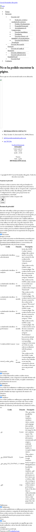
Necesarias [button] (3, 232)
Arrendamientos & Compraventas (19, 29)
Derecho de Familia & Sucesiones (16, 50)
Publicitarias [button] (3, 505)
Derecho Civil (15, 17)
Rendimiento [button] (4, 383)
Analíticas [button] (3, 395)
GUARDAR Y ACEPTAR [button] (8, 529)
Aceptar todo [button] (18, 197)
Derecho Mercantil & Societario (16, 45)
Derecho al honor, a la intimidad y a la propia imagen (20, 37)
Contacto (8, 61)
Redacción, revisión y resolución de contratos (19, 21)
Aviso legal (18, 164)
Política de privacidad (18, 168)
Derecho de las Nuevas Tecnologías (20, 41)
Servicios (8, 14)
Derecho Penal (15, 59)
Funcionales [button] (3, 372)
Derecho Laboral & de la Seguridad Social (17, 56)
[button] (3, 8)
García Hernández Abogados (9, 3)
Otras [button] (2, 519)
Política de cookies (18, 171)
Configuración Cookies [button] (7, 197)
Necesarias (5, 234)
